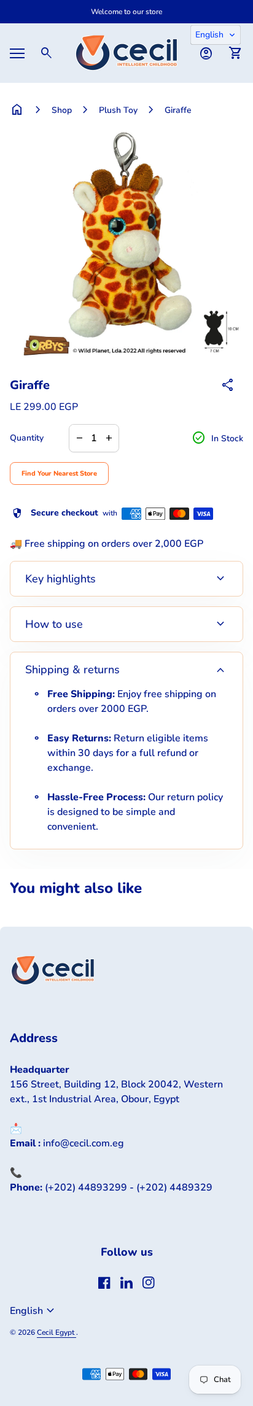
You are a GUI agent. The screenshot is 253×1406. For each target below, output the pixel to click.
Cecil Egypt (56, 1332)
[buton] (34, 1311)
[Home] (126, 52)
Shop (62, 110)
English (34, 1311)
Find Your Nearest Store (59, 473)
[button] (215, 35)
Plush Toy (118, 110)
